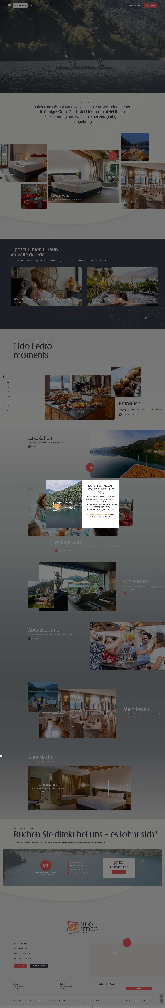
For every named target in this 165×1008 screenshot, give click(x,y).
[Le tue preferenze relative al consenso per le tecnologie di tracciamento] (1, 756)
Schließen (100, 523)
